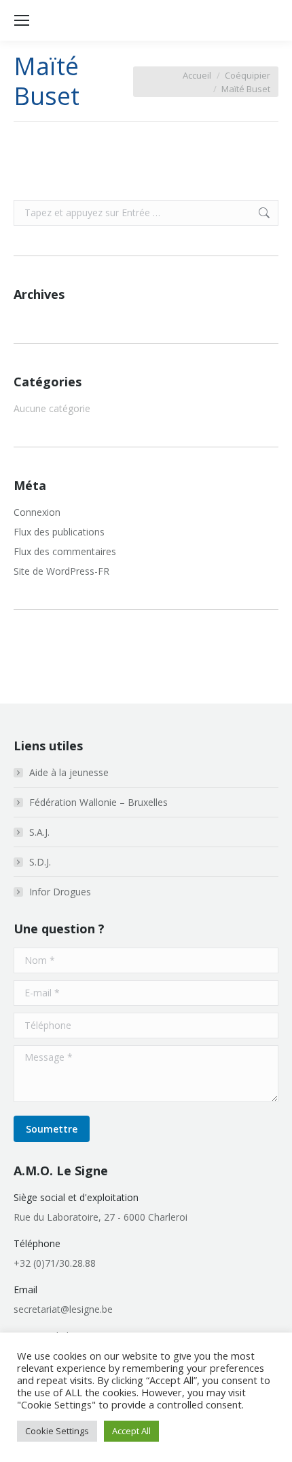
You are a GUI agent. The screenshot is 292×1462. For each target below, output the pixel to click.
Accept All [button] (131, 1431)
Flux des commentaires (65, 551)
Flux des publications (59, 531)
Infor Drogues (60, 891)
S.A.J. (39, 832)
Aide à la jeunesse (69, 772)
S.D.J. (40, 861)
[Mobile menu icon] (22, 20)
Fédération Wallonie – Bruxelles (98, 802)
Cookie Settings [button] (57, 1431)
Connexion (37, 512)
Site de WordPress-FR (61, 571)
